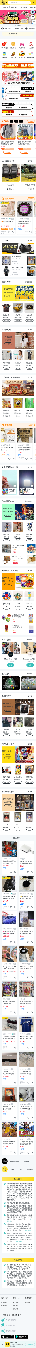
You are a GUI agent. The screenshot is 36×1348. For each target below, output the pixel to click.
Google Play (21, 1337)
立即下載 (30, 1344)
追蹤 (10, 665)
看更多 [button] (8, 344)
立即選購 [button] (6, 782)
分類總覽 (5, 7)
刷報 (4, 1161)
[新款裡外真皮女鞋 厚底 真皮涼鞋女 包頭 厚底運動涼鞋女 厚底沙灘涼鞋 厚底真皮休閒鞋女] (17, 645)
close (3, 1344)
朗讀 (33, 12)
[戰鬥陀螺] (26, 113)
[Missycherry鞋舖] (11, 654)
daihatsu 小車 (14, 1161)
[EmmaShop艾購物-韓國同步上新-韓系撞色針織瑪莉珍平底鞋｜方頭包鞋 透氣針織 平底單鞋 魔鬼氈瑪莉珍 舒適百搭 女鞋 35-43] (27, 648)
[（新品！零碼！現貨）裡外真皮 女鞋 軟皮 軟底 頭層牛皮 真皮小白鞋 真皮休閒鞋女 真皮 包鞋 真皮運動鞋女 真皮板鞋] (8, 648)
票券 (20, 1169)
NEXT (34, 178)
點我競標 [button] (6, 320)
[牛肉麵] (26, 97)
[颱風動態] (26, 90)
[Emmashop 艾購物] (30, 654)
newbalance (27, 1161)
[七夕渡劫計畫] (18, 17)
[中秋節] (26, 106)
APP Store (7, 1337)
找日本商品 (28, 501)
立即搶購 (7, 152)
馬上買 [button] (6, 416)
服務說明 (4, 1306)
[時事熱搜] (10, 74)
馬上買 (30, 377)
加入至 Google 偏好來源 (33, 17)
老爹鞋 (12, 1169)
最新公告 (15, 1309)
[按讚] (14, 485)
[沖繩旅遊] (10, 97)
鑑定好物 (24, 7)
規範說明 (28, 1230)
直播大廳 (29, 674)
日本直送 (14, 7)
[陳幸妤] (10, 113)
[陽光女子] (10, 90)
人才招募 (27, 1302)
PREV (1, 178)
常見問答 (15, 1302)
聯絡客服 (15, 1306)
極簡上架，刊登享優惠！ (17, 33)
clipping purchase (13, 232)
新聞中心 (4, 1302)
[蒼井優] (10, 106)
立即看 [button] (8, 296)
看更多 (30, 161)
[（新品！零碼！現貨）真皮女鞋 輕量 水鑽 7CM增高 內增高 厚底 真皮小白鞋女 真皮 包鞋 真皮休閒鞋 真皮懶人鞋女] (17, 651)
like (9, 232)
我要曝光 (30, 121)
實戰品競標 (28, 282)
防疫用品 (30, 1169)
